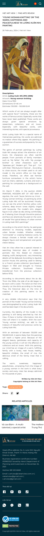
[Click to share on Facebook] (12, 393)
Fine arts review (26, 13)
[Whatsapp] (5, 505)
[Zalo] (27, 505)
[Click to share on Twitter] (18, 393)
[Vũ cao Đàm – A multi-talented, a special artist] (15, 413)
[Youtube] (12, 492)
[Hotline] (20, 505)
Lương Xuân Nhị (15, 387)
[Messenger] (12, 505)
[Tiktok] (27, 492)
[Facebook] (5, 492)
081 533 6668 (15, 470)
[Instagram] (20, 492)
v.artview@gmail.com (11, 479)
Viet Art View (8, 13)
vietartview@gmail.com (12, 476)
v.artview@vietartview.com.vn (21, 474)
